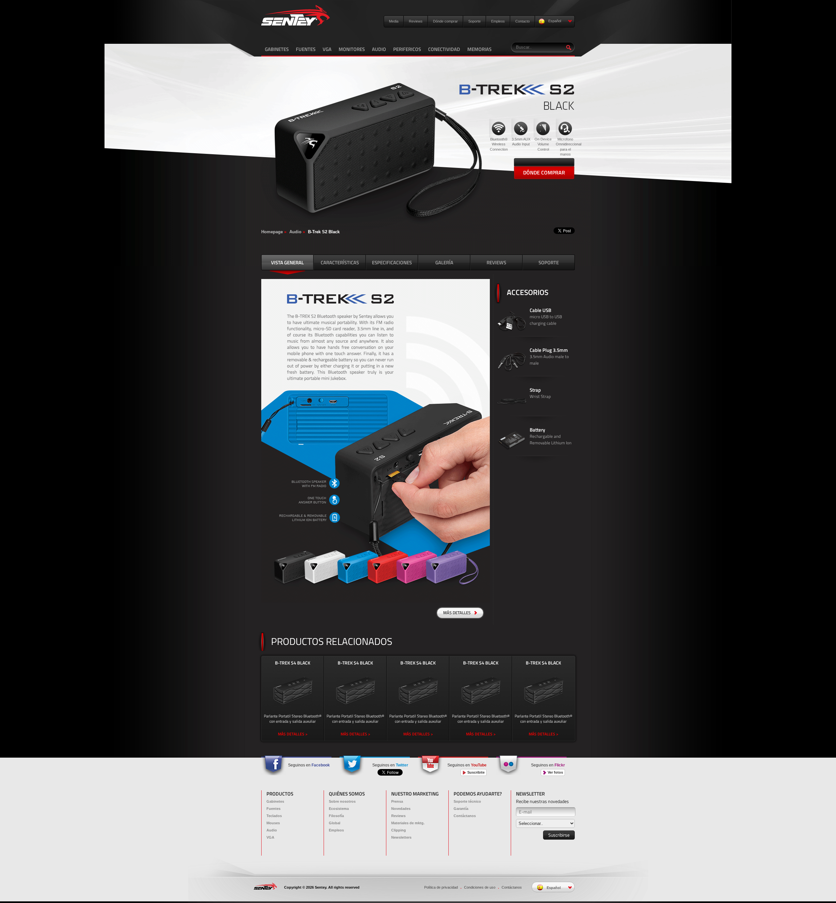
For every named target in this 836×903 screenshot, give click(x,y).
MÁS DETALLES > (293, 734)
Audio (295, 231)
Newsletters (401, 837)
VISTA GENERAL (287, 262)
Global (334, 823)
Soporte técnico (467, 801)
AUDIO (379, 49)
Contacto (522, 21)
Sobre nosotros (342, 801)
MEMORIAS (479, 49)
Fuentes (273, 809)
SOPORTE (549, 262)
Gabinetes (275, 801)
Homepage (272, 231)
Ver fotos (555, 772)
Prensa (397, 801)
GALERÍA (444, 262)
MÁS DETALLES (457, 612)
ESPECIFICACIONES (392, 262)
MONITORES (352, 49)
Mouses (273, 823)
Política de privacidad (441, 887)
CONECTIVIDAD (444, 49)
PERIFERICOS (407, 49)
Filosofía (336, 816)
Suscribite (475, 772)
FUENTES (305, 49)
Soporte (474, 21)
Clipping (398, 830)
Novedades (400, 809)
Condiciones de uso (479, 887)
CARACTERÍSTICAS (340, 262)
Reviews (416, 21)
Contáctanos (465, 816)
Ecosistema (339, 809)
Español (554, 21)
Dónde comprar (445, 21)
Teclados (274, 816)
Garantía (461, 809)
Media (393, 21)
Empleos (498, 21)
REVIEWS (496, 262)
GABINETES (277, 49)
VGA (327, 49)
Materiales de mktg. (408, 823)
